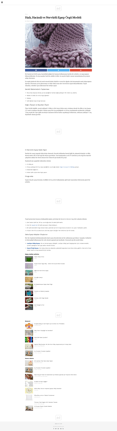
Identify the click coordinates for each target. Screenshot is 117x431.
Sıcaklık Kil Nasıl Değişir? (40, 381)
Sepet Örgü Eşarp (32, 248)
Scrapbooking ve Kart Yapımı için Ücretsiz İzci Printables (49, 323)
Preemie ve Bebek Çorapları (41, 291)
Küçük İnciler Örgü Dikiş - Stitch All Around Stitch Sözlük (49, 263)
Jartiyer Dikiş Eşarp (33, 243)
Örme (26, 14)
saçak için (35, 225)
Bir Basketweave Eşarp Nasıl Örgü (43, 284)
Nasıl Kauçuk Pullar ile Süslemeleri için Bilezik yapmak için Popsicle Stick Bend (55, 374)
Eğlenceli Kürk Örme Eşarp (41, 270)
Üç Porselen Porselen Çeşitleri (42, 351)
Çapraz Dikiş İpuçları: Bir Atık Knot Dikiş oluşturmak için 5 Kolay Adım (52, 344)
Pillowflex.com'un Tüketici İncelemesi (44, 395)
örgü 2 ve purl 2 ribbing (67, 167)
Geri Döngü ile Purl (39, 305)
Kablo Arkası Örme (39, 256)
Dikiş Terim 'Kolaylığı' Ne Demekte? (43, 330)
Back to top (58, 423)
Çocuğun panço (38, 277)
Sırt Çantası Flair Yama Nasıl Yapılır (43, 361)
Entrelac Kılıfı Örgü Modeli (41, 298)
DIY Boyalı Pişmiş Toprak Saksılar (43, 406)
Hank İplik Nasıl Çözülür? (41, 337)
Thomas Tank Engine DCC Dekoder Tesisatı (45, 402)
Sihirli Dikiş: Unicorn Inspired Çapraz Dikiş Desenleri (47, 388)
